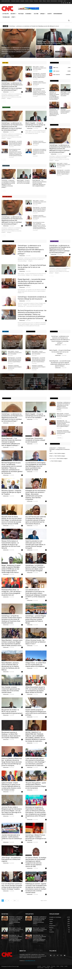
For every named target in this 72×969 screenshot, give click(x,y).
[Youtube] (69, 3)
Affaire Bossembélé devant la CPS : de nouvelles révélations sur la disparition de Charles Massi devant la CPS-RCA (35, 689)
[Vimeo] (67, 3)
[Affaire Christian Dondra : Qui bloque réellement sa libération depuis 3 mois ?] (36, 633)
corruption (28, 729)
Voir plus (59, 437)
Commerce (4, 587)
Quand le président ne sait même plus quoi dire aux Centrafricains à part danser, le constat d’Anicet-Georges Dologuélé (35, 544)
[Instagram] (64, 3)
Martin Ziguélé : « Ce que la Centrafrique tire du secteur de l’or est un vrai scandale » (39, 68)
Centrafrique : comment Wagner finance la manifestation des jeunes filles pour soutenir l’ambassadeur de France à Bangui (35, 619)
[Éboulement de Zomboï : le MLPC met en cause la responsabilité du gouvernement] (12, 702)
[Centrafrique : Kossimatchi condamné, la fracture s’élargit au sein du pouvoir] (63, 51)
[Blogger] (50, 955)
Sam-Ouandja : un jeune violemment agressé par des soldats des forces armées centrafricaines (11, 689)
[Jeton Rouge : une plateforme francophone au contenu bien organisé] (12, 850)
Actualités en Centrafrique (43, 39)
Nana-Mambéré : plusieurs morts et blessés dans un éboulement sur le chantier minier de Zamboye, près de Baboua (10, 666)
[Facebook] (62, 3)
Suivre (69, 71)
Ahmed (50, 453)
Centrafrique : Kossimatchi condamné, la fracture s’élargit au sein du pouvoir (39, 83)
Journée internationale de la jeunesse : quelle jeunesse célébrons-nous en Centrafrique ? (12, 837)
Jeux (3, 855)
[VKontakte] (64, 955)
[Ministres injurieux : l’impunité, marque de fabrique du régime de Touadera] (12, 483)
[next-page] (5, 101)
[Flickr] (57, 955)
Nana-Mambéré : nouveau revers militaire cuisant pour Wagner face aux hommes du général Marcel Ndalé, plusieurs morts (12, 642)
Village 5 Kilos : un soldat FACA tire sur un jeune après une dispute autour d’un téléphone (35, 664)
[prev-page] (2, 101)
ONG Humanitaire (29, 756)
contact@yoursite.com (30, 960)
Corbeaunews (6, 91)
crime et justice (59, 51)
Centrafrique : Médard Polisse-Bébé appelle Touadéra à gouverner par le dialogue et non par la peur (35, 837)
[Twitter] (66, 3)
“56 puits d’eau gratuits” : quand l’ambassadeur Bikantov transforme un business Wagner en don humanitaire (35, 785)
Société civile (40, 50)
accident (3, 660)
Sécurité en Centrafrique (6, 637)
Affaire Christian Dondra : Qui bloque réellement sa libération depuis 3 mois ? (35, 642)
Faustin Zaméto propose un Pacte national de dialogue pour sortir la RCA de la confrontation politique (35, 712)
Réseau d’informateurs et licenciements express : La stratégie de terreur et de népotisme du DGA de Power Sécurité (11, 544)
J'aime (69, 67)
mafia (27, 587)
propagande (4, 780)
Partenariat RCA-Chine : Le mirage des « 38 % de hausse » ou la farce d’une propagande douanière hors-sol (11, 592)
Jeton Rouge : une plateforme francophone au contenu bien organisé (11, 859)
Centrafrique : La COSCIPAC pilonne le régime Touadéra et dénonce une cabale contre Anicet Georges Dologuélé (35, 568)
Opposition (28, 538)
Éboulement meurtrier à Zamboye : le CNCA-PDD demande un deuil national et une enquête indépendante (11, 735)
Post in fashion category (59, 453)
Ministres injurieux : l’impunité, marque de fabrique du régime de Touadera (11, 492)
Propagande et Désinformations (32, 460)
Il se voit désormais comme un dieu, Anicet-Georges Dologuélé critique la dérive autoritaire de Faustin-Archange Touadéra (12, 886)
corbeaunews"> (52, 448)
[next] (68, 26)
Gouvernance (4, 45)
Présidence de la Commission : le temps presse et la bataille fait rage (59, 449)
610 (14, 900)
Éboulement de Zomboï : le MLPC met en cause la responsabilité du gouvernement (12, 711)
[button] (68, 20)
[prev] (66, 26)
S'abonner (68, 74)
